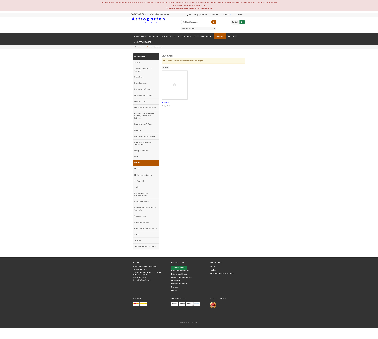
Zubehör (219, 36)
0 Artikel (235, 22)
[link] (166, 106)
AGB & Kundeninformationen (181, 277)
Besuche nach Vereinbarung (145, 267)
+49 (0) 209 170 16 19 (140, 14)
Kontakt (174, 290)
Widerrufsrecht (176, 280)
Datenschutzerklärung (179, 274)
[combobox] (234, 15)
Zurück (165, 67)
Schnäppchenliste (142, 42)
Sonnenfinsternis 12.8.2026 (146, 36)
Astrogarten (167, 36)
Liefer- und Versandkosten (180, 271)
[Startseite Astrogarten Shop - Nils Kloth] (148, 20)
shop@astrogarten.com (160, 14)
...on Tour (213, 270)
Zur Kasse (192, 15)
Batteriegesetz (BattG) (179, 284)
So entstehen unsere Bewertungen (222, 273)
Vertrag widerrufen (179, 267)
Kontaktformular (140, 277)
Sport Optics (184, 36)
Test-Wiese (232, 36)
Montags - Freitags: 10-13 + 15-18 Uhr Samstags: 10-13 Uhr (147, 273)
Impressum (175, 287)
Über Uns (213, 267)
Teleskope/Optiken (202, 36)
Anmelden (215, 15)
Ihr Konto (204, 15)
